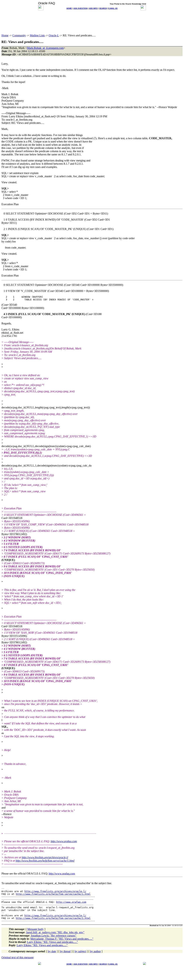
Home (4, 35)
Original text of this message (17, 957)
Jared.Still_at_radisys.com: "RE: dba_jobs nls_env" (55, 932)
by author (95, 951)
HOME (69, 8)
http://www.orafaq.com (64, 841)
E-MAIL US (113, 8)
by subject (80, 951)
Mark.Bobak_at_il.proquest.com (45, 47)
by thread (65, 951)
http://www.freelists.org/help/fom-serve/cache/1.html (45, 860)
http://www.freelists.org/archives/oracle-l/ (45, 857)
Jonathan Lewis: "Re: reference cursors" (53, 935)
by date (52, 951)
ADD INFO (93, 8)
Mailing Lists (37, 35)
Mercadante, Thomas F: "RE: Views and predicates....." (61, 938)
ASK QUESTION (80, 8)
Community (19, 35)
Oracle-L (54, 35)
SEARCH (103, 8)
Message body (35, 929)
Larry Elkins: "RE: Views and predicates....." (52, 942)
